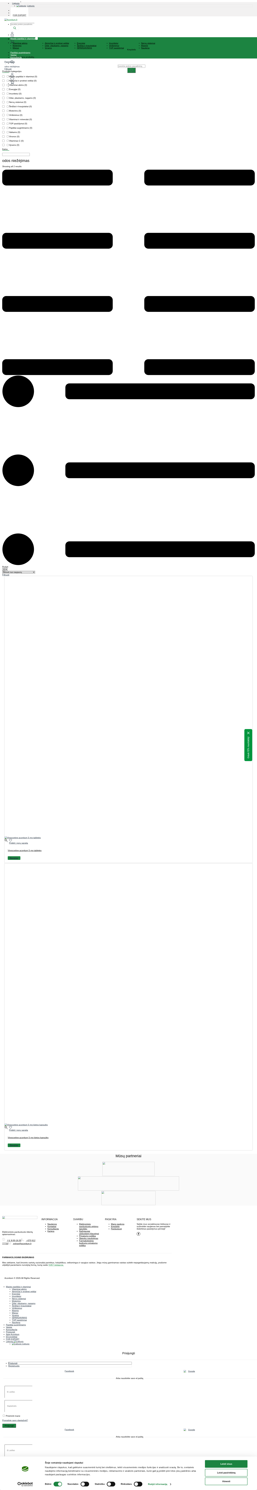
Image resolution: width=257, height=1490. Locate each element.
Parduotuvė (116, 1229)
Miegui (16, 48)
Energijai (81, 43)
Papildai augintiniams (20, 52)
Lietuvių (15, 3)
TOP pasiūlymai (116, 48)
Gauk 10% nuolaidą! (248, 747)
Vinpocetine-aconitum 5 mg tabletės (24, 850)
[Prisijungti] (12, 35)
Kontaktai (51, 1226)
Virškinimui (114, 45)
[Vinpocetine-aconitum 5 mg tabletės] (23, 837)
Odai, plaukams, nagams (56, 45)
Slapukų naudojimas (88, 1238)
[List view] (128, 564)
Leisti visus (226, 1464)
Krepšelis (115, 1226)
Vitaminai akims (20, 43)
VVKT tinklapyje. (56, 1265)
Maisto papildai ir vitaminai (22, 38)
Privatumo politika (87, 1236)
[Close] (248, 733)
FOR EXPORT (19, 15)
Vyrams (48, 48)
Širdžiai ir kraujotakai (86, 45)
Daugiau (14, 858)
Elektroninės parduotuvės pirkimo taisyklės (88, 1226)
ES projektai (11, 1337)
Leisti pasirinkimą (226, 1472)
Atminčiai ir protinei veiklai (57, 43)
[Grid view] (128, 374)
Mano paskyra (117, 1224)
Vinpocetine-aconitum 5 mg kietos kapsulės (28, 1137)
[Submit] (14, 28)
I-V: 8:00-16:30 (14, 1240)
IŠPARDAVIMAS (84, 48)
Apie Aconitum (12, 1334)
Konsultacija (16, 57)
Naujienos (52, 1224)
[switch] (85, 1484)
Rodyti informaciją (157, 1484)
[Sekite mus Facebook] (138, 1234)
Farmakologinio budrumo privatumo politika (88, 1243)
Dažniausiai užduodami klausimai (89, 1232)
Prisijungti (9, 1426)
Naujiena (145, 48)
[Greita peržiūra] (6, 841)
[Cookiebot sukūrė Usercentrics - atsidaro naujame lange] (25, 1484)
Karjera (50, 1231)
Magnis (144, 45)
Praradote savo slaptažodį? (15, 1420)
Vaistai (13, 55)
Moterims (17, 45)
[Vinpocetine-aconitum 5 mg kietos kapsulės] (26, 1125)
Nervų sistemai (148, 43)
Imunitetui (113, 43)
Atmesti (226, 1481)
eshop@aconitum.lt (22, 1243)
